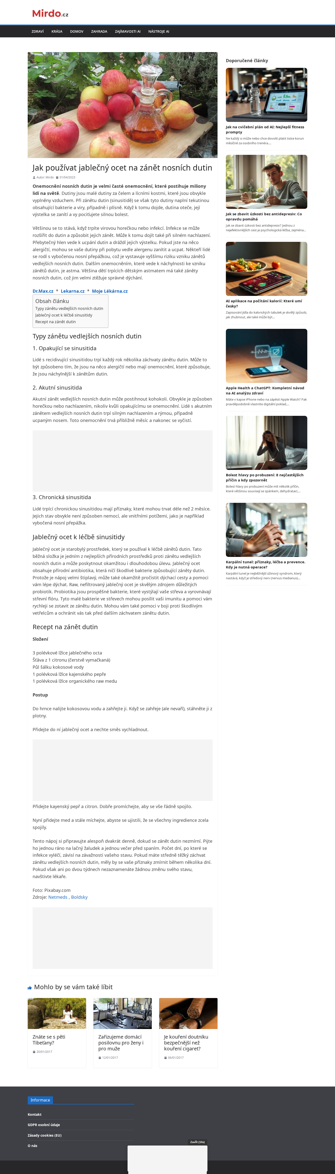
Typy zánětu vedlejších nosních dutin (69, 308)
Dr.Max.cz (43, 291)
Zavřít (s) (197, 1142)
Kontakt (34, 1114)
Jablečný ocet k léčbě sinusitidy (63, 315)
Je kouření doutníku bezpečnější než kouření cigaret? (186, 1042)
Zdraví (38, 31)
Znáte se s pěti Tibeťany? (49, 1039)
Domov (76, 31)
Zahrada (99, 31)
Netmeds (57, 897)
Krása (57, 31)
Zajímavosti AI (128, 31)
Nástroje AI (158, 31)
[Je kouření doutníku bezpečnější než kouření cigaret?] (188, 1001)
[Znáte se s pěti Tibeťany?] (57, 1001)
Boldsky (79, 897)
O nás (32, 1145)
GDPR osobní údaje (44, 1124)
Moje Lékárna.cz (110, 291)
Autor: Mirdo (45, 177)
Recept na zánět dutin (55, 321)
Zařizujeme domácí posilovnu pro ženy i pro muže (120, 1042)
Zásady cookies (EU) (45, 1135)
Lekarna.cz (73, 291)
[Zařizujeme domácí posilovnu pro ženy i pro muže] (122, 1001)
